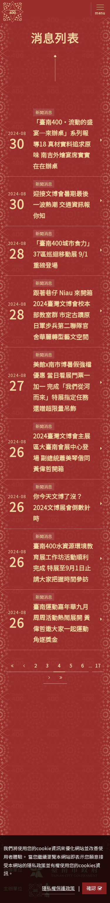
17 (98, 665)
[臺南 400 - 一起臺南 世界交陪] (12, 11)
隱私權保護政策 (58, 888)
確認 (91, 888)
